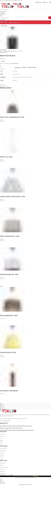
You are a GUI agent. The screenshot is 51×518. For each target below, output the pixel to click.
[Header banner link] (25, 259)
